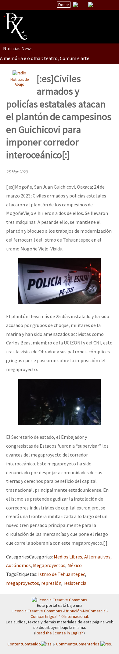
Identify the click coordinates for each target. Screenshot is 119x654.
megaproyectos (22, 583)
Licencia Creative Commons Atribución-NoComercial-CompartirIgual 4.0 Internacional (60, 613)
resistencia (74, 583)
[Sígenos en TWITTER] (83, 4)
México (74, 565)
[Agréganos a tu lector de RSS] (108, 5)
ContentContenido (24, 644)
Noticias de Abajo (19, 82)
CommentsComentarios (78, 644)
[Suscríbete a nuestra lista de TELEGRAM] (90, 4)
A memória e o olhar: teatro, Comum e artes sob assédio (58, 58)
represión (51, 583)
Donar (63, 4)
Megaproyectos (49, 565)
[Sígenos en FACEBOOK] (98, 4)
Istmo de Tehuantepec (61, 574)
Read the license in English (59, 633)
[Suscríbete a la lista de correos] (75, 5)
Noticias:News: (18, 48)
